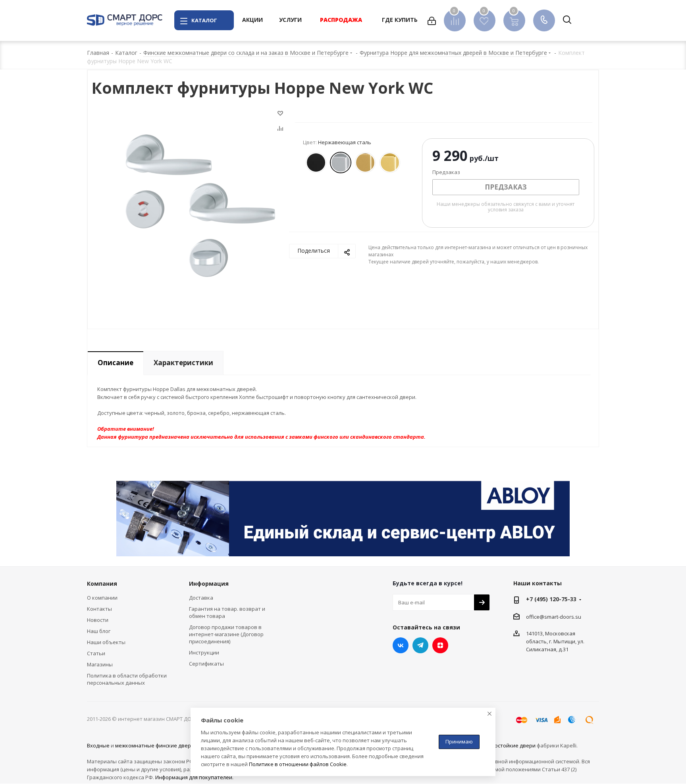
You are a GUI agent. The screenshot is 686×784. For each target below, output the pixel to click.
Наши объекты (106, 642)
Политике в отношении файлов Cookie (298, 764)
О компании (102, 597)
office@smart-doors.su (553, 616)
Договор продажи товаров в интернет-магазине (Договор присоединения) (226, 634)
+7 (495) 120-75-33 (551, 599)
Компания (102, 583)
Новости (97, 619)
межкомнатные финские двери (154, 745)
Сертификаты (206, 663)
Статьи (96, 653)
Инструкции (204, 652)
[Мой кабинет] (432, 20)
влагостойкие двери (510, 745)
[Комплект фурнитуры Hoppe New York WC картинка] (200, 205)
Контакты (99, 608)
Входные (98, 745)
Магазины (100, 664)
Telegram (420, 645)
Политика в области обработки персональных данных (127, 679)
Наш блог (98, 631)
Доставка (201, 597)
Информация (209, 583)
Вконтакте (401, 645)
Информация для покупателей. (194, 777)
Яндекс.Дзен (440, 645)
